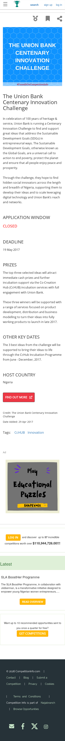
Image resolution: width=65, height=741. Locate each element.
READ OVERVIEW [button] (32, 601)
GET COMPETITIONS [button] (32, 633)
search (34, 4)
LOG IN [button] (13, 537)
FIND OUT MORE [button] (17, 397)
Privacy (33, 683)
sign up (48, 4)
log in (59, 4)
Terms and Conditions (27, 696)
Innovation (36, 432)
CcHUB (19, 432)
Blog (26, 677)
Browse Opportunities (26, 709)
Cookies (49, 683)
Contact (11, 677)
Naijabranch (48, 702)
